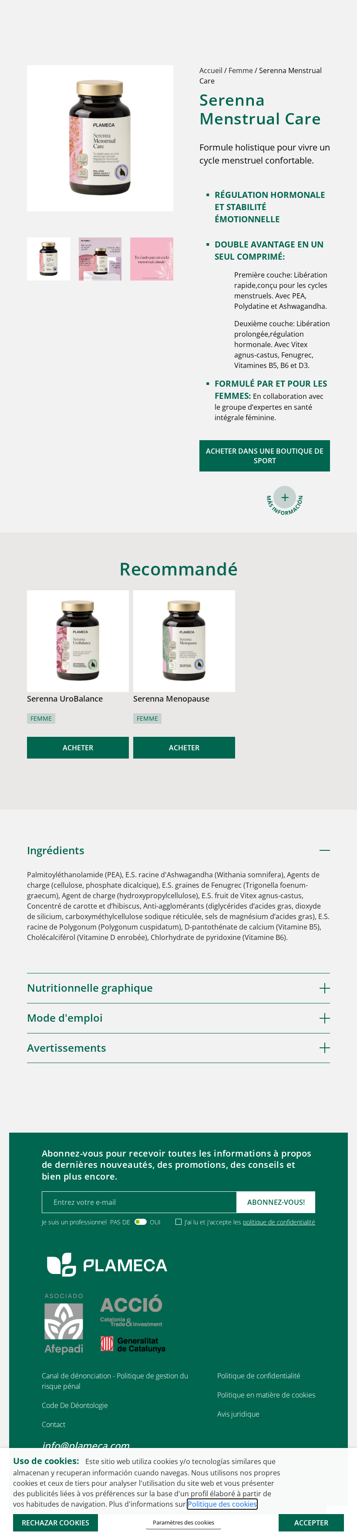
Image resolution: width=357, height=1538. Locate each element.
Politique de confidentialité (258, 1376)
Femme (241, 70)
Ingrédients (55, 850)
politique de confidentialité (279, 1222)
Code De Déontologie (75, 1405)
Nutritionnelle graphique (90, 987)
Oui (155, 1222)
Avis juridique (238, 1414)
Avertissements (66, 1047)
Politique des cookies (222, 1504)
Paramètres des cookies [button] (183, 1522)
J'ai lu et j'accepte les (250, 1222)
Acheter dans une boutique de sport (264, 455)
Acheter (78, 747)
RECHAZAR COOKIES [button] (55, 1523)
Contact (53, 1424)
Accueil (210, 70)
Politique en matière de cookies (266, 1395)
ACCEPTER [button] (311, 1523)
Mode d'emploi (65, 1017)
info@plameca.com (85, 1445)
